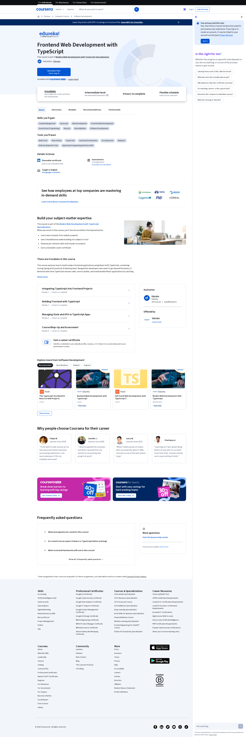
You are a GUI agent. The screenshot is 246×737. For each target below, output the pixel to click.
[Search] (136, 9)
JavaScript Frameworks (88, 140)
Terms (116, 657)
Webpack (121, 140)
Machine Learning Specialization (126, 621)
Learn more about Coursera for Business (59, 201)
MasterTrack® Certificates (48, 676)
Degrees (41, 680)
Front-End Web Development (102, 123)
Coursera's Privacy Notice (136, 576)
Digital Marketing (44, 609)
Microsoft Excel (43, 617)
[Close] (178, 22)
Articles (117, 676)
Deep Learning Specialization (125, 609)
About (41, 109)
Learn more (73, 79)
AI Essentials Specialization (124, 594)
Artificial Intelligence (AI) (47, 598)
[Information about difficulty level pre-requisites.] (107, 95)
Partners (79, 653)
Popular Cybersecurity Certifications (167, 627)
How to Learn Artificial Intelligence (166, 620)
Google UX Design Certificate (87, 616)
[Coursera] (44, 9)
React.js (67, 128)
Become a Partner (45, 696)
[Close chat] (241, 17)
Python (40, 625)
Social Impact (43, 699)
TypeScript (70, 140)
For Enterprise (43, 684)
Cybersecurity (43, 602)
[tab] (45, 365)
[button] (70, 9)
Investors (118, 653)
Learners (79, 649)
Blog (77, 661)
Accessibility (119, 668)
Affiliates (117, 684)
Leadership (42, 657)
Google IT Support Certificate (87, 606)
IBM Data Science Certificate (87, 627)
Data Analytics (43, 606)
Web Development (79, 123)
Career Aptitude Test (161, 594)
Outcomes (56, 109)
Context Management (47, 123)
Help (116, 665)
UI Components (108, 140)
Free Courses (43, 703)
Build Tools (43, 140)
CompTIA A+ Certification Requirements (168, 602)
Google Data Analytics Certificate (88, 602)
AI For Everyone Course (123, 602)
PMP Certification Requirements (165, 624)
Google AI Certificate (84, 594)
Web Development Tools (48, 145)
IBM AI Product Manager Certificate (89, 624)
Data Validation (80, 128)
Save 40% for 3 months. (132, 22)
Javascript (64, 123)
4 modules (50, 91)
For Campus (42, 692)
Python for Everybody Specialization (128, 631)
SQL (39, 629)
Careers (41, 661)
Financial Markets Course (124, 617)
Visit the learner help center (155, 537)
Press (116, 649)
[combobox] (103, 9)
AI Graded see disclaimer (101, 164)
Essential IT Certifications (162, 612)
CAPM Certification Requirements (165, 598)
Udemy (40, 707)
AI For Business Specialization (125, 598)
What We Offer (43, 653)
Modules (72, 109)
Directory (118, 680)
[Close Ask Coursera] (185, 9)
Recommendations (92, 109)
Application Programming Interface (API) (77, 145)
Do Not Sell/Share (121, 692)
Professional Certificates (47, 672)
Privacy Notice (225, 35)
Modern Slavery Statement (124, 688)
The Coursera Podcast (84, 665)
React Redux (56, 140)
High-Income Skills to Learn (163, 616)
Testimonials (114, 109)
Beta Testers (81, 657)
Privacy (117, 661)
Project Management (46, 621)
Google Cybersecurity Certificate (89, 598)
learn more (164, 547)
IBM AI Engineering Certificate (87, 620)
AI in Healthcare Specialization (125, 606)
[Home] (38, 16)
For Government (44, 688)
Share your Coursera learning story (166, 631)
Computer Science (62, 16)
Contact (117, 672)
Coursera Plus (43, 668)
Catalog (41, 665)
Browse (47, 16)
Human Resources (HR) (46, 613)
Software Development (83, 16)
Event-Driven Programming (49, 128)
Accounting (42, 594)
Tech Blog (80, 668)
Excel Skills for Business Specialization (129, 613)
